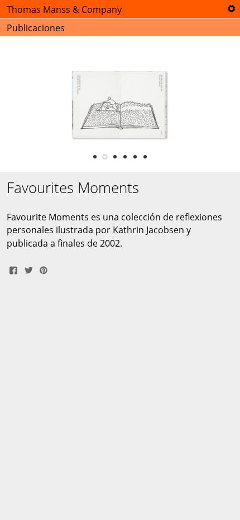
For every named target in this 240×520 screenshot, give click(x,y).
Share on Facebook (13, 269)
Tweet (28, 269)
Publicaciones (36, 28)
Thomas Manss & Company (64, 9)
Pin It (43, 269)
